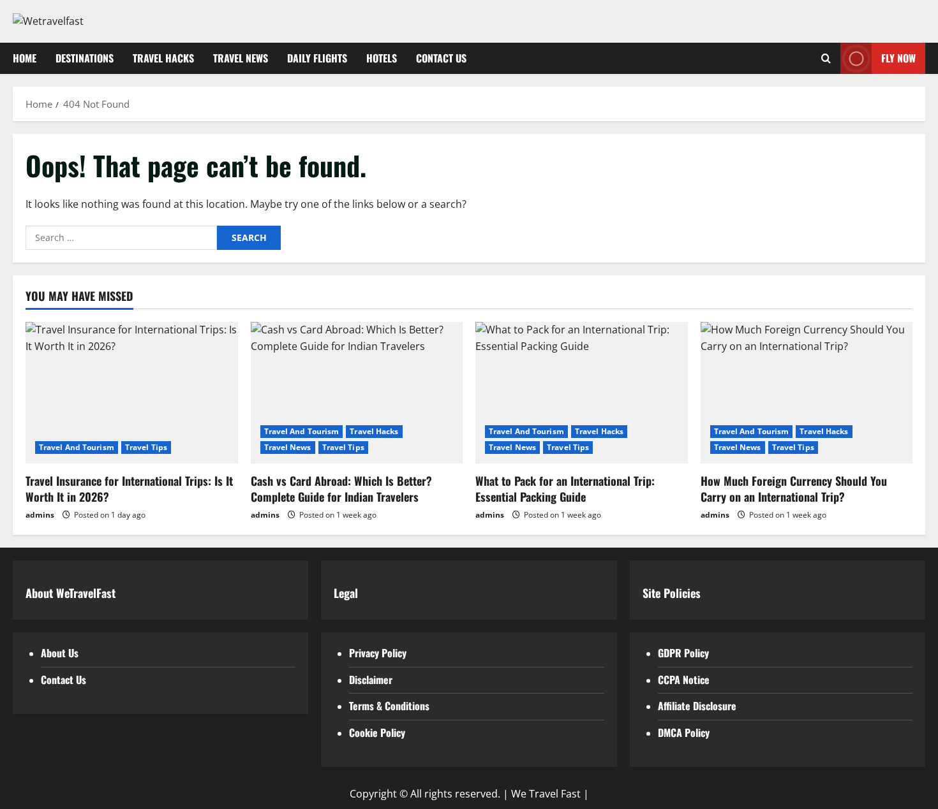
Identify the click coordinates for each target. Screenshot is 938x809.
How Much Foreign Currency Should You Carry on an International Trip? (794, 488)
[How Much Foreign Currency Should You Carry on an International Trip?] (807, 392)
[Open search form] (826, 58)
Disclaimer (370, 679)
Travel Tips (146, 447)
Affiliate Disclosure (697, 705)
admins (40, 514)
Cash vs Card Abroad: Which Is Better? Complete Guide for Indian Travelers (341, 488)
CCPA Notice (684, 679)
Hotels (381, 58)
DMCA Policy (684, 732)
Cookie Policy (377, 732)
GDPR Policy (683, 652)
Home (24, 58)
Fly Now (898, 57)
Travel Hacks (163, 58)
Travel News (240, 58)
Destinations (85, 58)
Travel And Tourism (76, 447)
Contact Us (441, 58)
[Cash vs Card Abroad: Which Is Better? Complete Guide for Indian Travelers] (357, 392)
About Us (59, 652)
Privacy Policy (377, 652)
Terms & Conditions (389, 705)
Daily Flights (317, 58)
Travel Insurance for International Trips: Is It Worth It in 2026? (129, 488)
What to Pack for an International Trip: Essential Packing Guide (565, 488)
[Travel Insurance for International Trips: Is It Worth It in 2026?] (132, 392)
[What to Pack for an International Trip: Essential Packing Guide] (581, 392)
